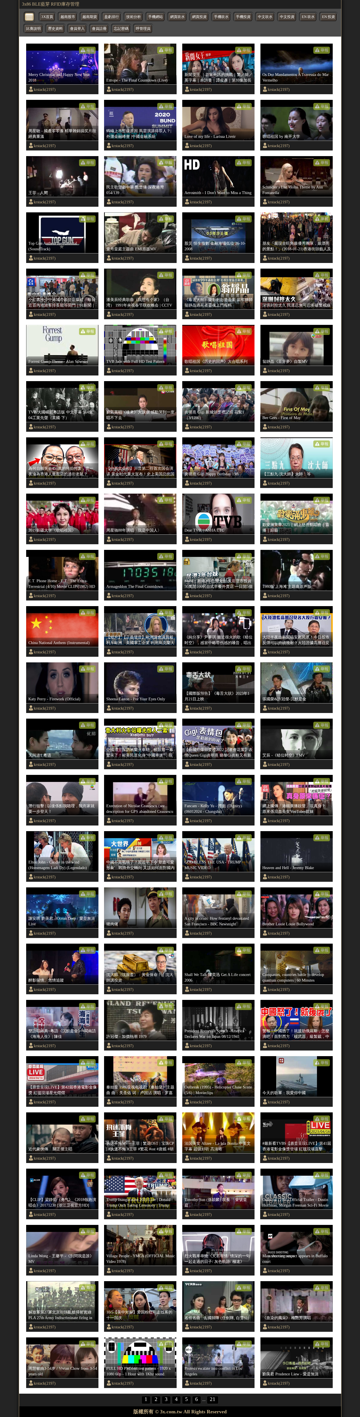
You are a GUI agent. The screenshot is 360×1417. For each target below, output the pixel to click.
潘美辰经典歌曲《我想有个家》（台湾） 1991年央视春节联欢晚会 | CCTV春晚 (139, 302)
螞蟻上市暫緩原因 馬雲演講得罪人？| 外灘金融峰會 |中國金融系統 (138, 134)
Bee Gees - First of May (281, 417)
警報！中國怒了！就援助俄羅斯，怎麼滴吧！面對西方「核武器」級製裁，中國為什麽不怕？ (295, 1034)
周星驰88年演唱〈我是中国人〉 (133, 530)
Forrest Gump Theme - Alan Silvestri (58, 361)
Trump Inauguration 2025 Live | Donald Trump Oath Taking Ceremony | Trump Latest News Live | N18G (138, 1202)
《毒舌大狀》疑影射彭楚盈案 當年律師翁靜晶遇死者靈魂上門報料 (218, 302)
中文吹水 (265, 17)
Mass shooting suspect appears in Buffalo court (295, 1259)
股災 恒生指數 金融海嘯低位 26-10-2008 (215, 246)
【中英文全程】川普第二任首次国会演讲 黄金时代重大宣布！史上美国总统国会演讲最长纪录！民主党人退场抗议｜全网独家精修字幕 (140, 471)
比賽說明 (33, 29)
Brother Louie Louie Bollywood (288, 924)
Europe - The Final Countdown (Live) (137, 80)
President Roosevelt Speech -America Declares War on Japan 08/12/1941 (214, 1034)
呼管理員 (143, 29)
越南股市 (67, 17)
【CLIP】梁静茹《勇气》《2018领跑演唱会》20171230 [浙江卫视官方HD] (62, 1202)
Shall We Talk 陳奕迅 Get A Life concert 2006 (217, 977)
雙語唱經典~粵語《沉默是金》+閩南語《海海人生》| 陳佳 (62, 1034)
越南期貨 (89, 17)
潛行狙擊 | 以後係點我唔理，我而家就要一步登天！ (61, 809)
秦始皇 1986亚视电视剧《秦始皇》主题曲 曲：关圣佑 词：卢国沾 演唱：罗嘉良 (140, 1090)
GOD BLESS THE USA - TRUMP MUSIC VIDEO (212, 865)
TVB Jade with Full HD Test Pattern (135, 361)
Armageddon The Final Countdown (134, 586)
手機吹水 (221, 17)
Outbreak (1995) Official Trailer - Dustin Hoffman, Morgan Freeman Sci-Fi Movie (295, 1202)
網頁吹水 (177, 17)
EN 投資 (328, 17)
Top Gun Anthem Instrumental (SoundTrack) (52, 246)
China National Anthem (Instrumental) (59, 642)
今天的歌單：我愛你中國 (284, 1092)
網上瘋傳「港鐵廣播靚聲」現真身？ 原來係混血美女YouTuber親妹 (295, 809)
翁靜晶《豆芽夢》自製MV (285, 361)
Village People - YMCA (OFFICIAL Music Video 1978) (140, 1259)
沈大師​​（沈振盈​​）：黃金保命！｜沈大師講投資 (139, 977)
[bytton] (29, 16)
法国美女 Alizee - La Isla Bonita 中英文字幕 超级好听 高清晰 (217, 1146)
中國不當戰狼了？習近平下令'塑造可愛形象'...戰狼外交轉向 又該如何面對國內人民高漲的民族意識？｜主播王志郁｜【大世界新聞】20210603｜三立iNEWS (140, 865)
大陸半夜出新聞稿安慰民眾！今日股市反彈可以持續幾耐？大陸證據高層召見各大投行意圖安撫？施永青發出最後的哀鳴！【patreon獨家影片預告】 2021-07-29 (295, 640)
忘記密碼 (121, 29)
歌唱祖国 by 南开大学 (281, 136)
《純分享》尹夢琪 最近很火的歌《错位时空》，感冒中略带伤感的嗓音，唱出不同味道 (218, 640)
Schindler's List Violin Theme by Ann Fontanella (292, 190)
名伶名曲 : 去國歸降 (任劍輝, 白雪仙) (216, 1317)
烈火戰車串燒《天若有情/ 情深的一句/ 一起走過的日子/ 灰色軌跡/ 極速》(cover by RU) (217, 1259)
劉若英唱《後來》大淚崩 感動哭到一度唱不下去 (140, 415)
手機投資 (243, 17)
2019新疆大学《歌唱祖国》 (52, 530)
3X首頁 (47, 17)
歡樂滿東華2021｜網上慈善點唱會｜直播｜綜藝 (295, 527)
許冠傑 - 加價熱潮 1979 (126, 1036)
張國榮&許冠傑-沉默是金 (284, 699)
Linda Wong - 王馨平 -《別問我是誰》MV (61, 1259)
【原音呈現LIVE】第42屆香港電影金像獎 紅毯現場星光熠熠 (62, 1090)
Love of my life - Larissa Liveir (210, 136)
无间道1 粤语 (39, 755)
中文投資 (287, 17)
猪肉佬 (112, 924)
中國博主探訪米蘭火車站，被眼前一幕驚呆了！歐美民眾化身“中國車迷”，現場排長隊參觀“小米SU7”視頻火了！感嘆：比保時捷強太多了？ (139, 752)
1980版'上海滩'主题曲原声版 (286, 586)
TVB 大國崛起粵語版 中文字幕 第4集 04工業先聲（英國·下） (60, 415)
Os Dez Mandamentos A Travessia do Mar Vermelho (295, 77)
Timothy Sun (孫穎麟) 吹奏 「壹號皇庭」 (215, 1202)
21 (212, 1399)
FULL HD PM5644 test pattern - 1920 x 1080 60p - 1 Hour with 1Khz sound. (138, 1371)
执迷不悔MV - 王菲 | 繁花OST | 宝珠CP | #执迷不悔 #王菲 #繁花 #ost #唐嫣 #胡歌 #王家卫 (140, 1146)
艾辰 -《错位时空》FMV (283, 755)
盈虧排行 (111, 17)
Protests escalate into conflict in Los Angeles (213, 1371)
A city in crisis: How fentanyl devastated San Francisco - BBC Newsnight (216, 921)
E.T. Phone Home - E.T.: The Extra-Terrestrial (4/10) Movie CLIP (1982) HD (61, 584)
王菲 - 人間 (38, 192)
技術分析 (133, 17)
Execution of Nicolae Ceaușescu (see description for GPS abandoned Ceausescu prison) (139, 809)
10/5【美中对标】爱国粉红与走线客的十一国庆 (139, 1315)
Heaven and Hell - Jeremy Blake (288, 867)
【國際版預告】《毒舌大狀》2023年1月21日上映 (216, 696)
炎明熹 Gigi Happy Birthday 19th (211, 474)
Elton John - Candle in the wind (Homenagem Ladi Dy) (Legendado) (57, 865)
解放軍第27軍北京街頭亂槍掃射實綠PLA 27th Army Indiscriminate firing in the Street (60, 1315)
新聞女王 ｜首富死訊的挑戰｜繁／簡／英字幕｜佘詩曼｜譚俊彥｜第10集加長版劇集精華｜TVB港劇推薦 (218, 77)
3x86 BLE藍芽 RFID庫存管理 (50, 4)
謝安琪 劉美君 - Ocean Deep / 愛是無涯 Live (61, 921)
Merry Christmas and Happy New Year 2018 (59, 77)
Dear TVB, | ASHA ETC (204, 530)
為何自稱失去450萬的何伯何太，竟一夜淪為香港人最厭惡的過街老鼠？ (60, 471)
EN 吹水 (308, 17)
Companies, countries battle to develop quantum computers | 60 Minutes (293, 977)
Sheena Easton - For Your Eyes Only (135, 699)
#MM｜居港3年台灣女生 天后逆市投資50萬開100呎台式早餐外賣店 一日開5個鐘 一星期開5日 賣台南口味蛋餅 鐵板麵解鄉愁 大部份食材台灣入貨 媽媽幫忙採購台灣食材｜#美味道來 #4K (218, 584)
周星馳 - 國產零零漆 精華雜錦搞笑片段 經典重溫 (62, 134)
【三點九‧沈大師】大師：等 (286, 474)
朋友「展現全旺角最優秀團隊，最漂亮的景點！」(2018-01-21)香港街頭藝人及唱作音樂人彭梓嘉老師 (296, 246)
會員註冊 (99, 29)
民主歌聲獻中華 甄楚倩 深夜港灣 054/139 (135, 190)
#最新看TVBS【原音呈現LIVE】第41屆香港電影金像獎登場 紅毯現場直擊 (296, 1146)
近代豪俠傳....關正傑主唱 (50, 1149)
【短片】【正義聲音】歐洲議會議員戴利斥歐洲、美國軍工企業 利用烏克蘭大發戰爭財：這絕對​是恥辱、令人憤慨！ (140, 640)
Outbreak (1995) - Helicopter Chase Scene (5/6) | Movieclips (218, 1090)
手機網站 (155, 17)
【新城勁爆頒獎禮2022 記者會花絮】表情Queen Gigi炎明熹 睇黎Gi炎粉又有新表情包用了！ (218, 752)
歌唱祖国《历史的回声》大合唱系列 (216, 361)
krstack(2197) (45, 89)
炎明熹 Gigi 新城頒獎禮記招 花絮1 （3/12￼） (214, 415)
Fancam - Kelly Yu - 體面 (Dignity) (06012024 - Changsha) (213, 809)
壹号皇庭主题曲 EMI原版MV (131, 249)
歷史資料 (55, 29)
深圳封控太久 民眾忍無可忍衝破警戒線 (296, 305)
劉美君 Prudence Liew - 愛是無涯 (290, 1374)
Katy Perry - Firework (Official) (54, 699)
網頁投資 (199, 17)
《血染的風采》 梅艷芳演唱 (286, 1317)
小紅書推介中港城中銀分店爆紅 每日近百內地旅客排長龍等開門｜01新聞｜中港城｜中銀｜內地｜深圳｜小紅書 (61, 302)
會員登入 (77, 29)
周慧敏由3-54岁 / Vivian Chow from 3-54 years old (62, 1371)
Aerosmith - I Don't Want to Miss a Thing (217, 192)
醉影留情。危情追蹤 (46, 980)
